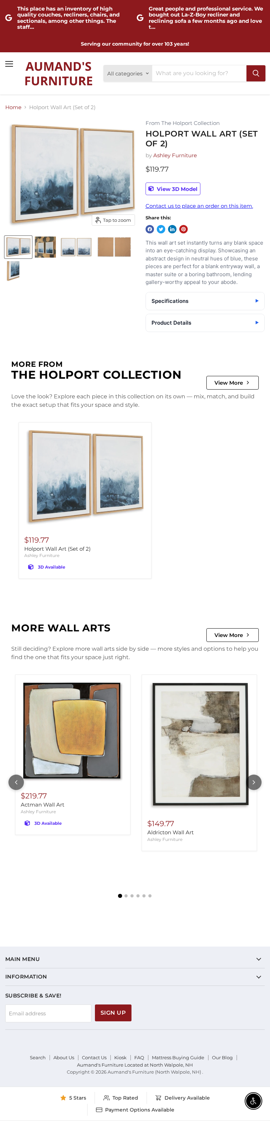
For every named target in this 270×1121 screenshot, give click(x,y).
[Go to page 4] (138, 895)
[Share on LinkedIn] (172, 229)
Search (38, 1057)
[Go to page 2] (126, 895)
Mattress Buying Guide (178, 1057)
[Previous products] (16, 782)
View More (228, 382)
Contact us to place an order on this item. (199, 206)
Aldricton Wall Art (170, 832)
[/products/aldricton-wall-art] (199, 745)
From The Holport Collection (183, 123)
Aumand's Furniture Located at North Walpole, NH (135, 1065)
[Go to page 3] (132, 895)
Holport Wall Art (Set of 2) (57, 548)
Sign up (113, 1012)
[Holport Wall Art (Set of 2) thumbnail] (18, 247)
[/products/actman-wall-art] (72, 731)
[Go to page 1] (120, 896)
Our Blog (222, 1057)
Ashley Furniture (175, 155)
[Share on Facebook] (150, 229)
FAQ (139, 1057)
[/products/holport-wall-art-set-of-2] (85, 477)
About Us (63, 1057)
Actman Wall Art (42, 804)
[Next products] (254, 782)
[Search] (255, 73)
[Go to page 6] (150, 895)
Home (13, 107)
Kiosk (120, 1057)
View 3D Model (176, 188)
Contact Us (94, 1057)
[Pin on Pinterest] (183, 229)
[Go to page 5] (144, 895)
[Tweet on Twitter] (161, 229)
